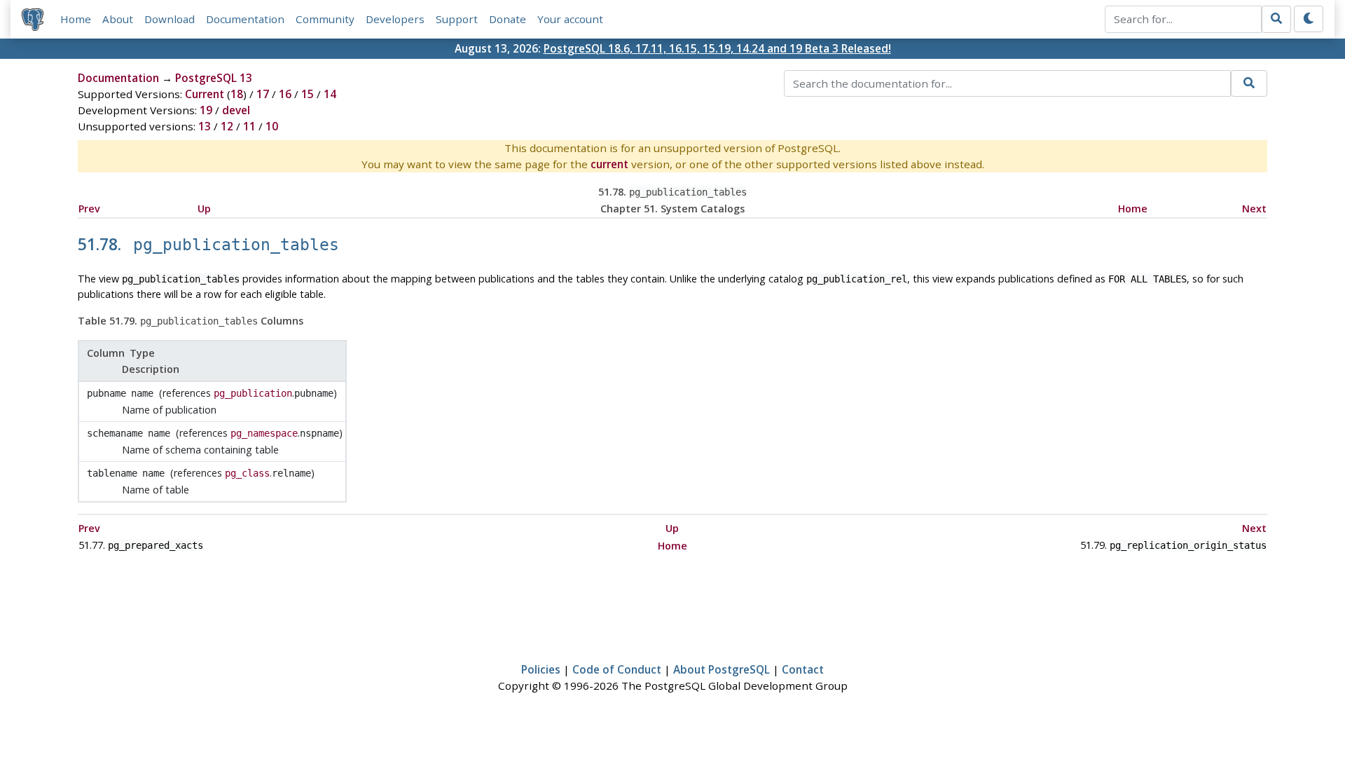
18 (236, 94)
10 (271, 126)
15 (307, 94)
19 (206, 110)
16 (285, 94)
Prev (89, 208)
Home (75, 19)
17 (262, 94)
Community (325, 19)
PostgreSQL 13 (213, 78)
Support (457, 19)
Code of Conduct (616, 669)
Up (204, 208)
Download (169, 19)
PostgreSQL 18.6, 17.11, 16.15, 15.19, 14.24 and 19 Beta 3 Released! (717, 48)
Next (1254, 208)
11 (249, 126)
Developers (395, 19)
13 (204, 126)
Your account (570, 19)
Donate (507, 19)
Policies (540, 669)
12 (227, 126)
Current (204, 94)
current (609, 164)
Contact (803, 669)
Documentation (245, 19)
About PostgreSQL (721, 669)
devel (236, 110)
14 (330, 94)
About (117, 19)
